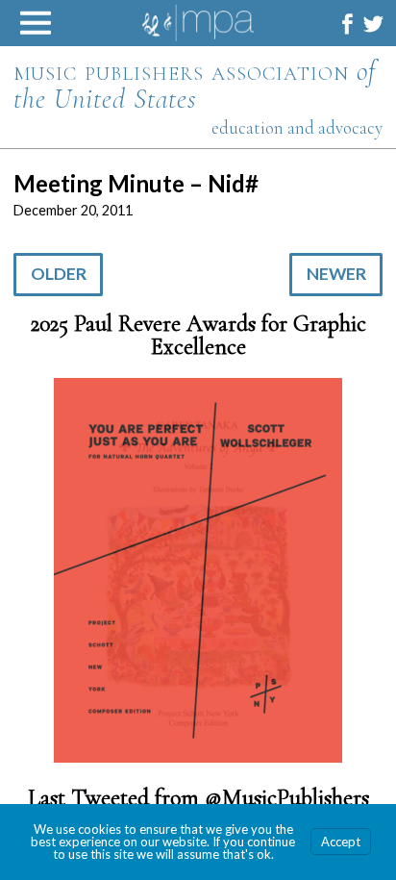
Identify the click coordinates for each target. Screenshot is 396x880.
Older (59, 274)
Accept (340, 841)
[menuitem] (347, 23)
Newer (336, 274)
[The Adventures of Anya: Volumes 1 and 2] (198, 572)
